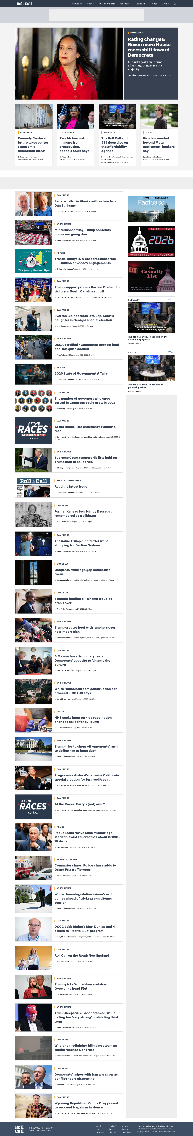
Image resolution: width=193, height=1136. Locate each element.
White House (64, 224)
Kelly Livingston (63, 699)
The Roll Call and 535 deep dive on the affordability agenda (147, 338)
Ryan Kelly (61, 409)
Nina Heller (66, 157)
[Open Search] (175, 3)
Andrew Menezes (77, 785)
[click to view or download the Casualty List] (151, 276)
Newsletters (100, 1132)
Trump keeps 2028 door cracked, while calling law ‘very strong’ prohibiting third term (86, 1017)
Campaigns (136, 33)
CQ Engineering (63, 468)
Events (98, 1129)
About (98, 1126)
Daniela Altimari (63, 211)
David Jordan (82, 1056)
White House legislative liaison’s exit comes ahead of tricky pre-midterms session (83, 898)
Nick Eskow (61, 326)
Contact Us (113, 1126)
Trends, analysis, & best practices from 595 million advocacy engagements (85, 261)
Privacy (112, 1129)
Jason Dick (108, 157)
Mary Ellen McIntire (92, 437)
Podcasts (109, 132)
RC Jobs (125, 1129)
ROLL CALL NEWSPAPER (69, 480)
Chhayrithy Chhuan (65, 269)
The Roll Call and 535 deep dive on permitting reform (145, 386)
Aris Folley (61, 609)
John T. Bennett (63, 240)
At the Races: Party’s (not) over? (79, 804)
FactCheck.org (63, 847)
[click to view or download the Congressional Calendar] (151, 241)
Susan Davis (106, 159)
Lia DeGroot (62, 728)
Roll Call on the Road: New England (81, 955)
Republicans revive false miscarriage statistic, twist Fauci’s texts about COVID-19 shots (87, 837)
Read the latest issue (70, 486)
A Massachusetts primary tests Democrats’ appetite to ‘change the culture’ (82, 660)
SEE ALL (171, 300)
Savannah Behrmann (28, 157)
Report (61, 253)
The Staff (112, 1132)
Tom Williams (62, 961)
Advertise (125, 1126)
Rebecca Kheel (63, 1085)
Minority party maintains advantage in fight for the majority (145, 66)
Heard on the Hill (67, 859)
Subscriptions (127, 1132)
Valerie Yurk (82, 580)
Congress (26, 132)
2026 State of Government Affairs (81, 373)
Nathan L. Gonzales (138, 75)
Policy (149, 132)
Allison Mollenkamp (153, 157)
